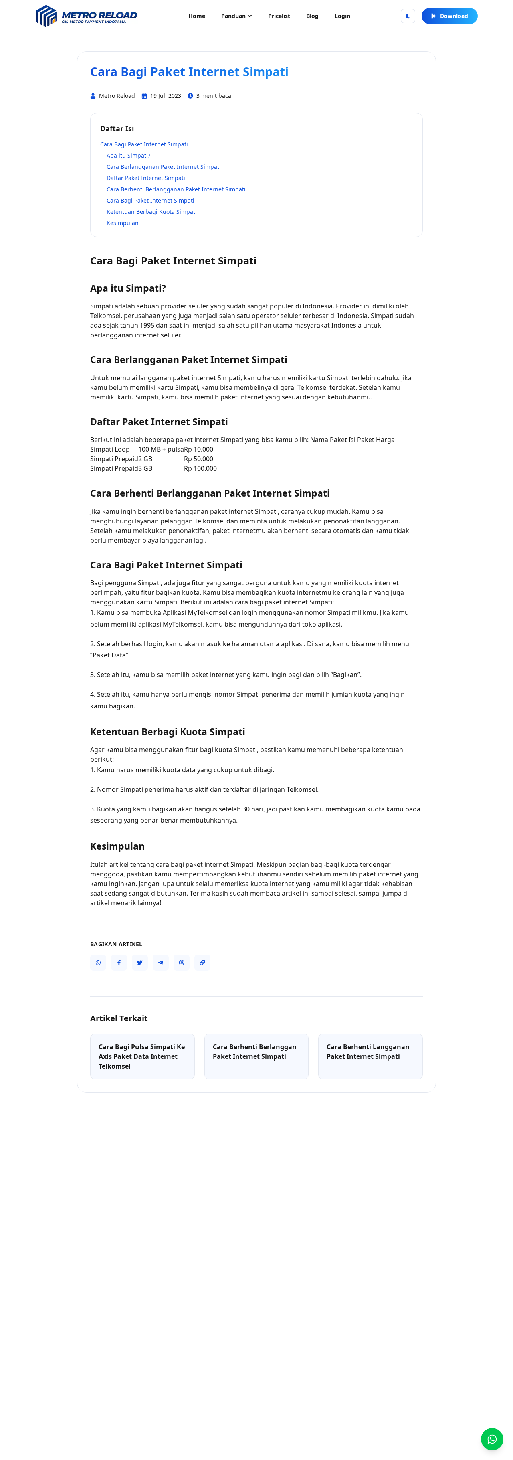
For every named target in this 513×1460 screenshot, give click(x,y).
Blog (312, 16)
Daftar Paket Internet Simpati (146, 178)
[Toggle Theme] (408, 16)
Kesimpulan (123, 223)
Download (454, 16)
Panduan (233, 16)
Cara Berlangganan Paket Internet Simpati (164, 166)
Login (342, 16)
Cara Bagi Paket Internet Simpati (144, 144)
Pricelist (279, 16)
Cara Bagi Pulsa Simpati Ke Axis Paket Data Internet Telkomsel (142, 1056)
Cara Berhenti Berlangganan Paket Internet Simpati (176, 189)
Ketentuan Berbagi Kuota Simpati (152, 211)
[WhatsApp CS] (492, 1439)
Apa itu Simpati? (128, 155)
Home (196, 16)
